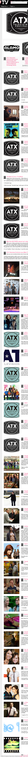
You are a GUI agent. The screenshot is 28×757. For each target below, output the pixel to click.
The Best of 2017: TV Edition (15, 176)
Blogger (21, 756)
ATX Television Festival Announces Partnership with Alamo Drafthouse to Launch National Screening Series (13, 61)
